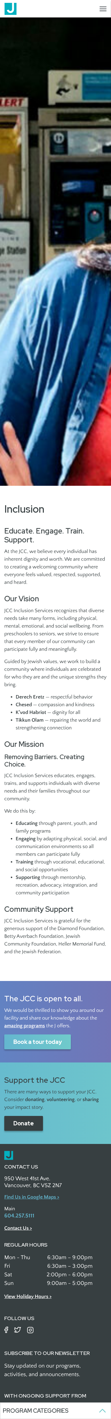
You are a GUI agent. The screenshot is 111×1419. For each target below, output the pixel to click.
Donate (23, 1123)
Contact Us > (18, 1228)
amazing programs (24, 1026)
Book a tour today (37, 1042)
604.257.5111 (19, 1216)
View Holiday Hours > (28, 1296)
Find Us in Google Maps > (31, 1197)
